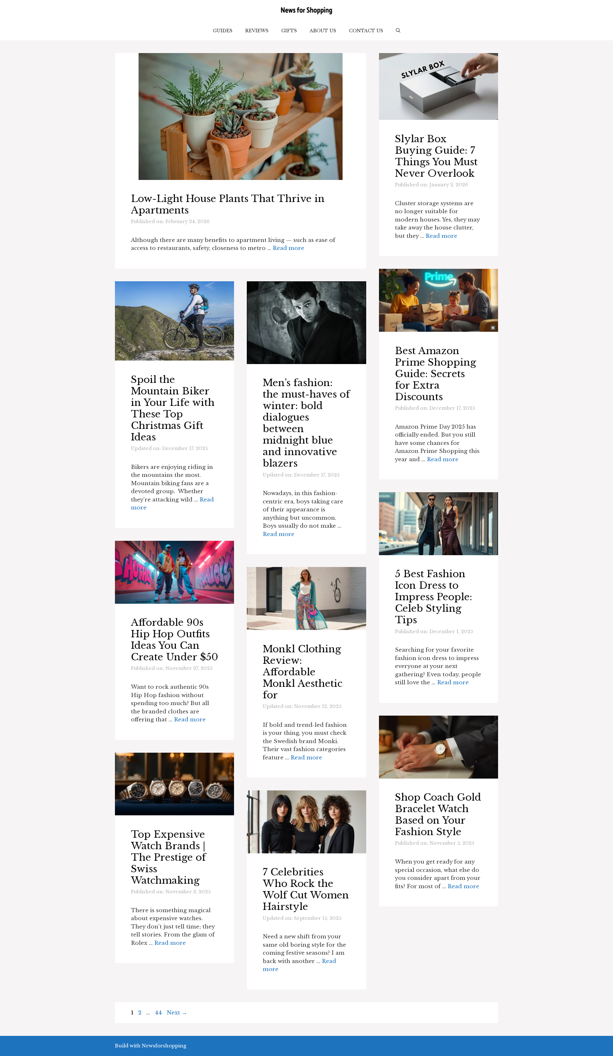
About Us (323, 31)
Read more (288, 248)
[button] (398, 30)
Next (177, 1012)
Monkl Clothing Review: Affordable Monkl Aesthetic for (302, 672)
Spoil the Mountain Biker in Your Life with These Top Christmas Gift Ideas (173, 408)
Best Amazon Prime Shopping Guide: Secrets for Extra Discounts (435, 374)
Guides (222, 31)
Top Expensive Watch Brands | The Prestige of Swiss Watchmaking (168, 857)
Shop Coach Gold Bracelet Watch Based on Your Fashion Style (438, 814)
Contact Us (366, 31)
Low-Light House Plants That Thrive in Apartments (228, 204)
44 (159, 1012)
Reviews (257, 31)
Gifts (289, 31)
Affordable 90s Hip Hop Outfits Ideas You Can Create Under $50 (174, 640)
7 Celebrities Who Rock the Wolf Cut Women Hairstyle (306, 889)
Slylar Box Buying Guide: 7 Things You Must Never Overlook (436, 156)
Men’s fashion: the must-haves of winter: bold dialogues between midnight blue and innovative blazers (306, 423)
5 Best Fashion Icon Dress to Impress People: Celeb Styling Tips (433, 597)
